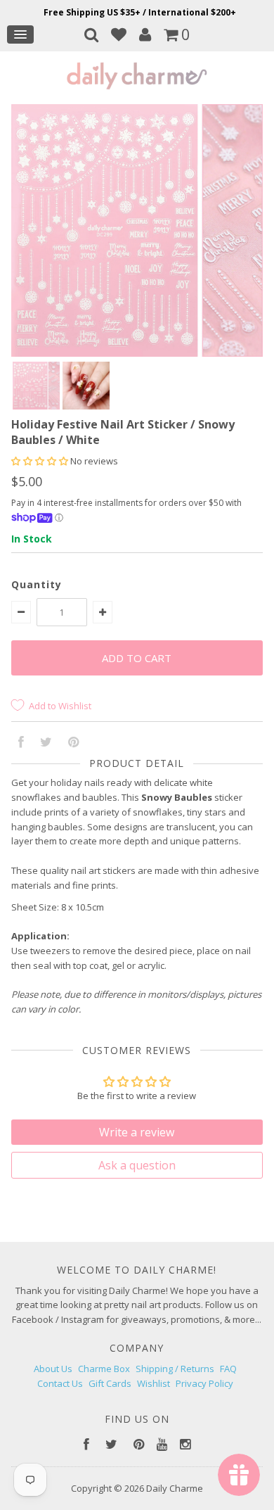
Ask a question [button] (137, 1165)
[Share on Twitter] (46, 743)
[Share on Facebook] (21, 743)
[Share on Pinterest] (73, 743)
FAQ (228, 1368)
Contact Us (60, 1383)
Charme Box (104, 1368)
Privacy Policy (204, 1383)
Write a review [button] (136, 1132)
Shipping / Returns (175, 1368)
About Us (53, 1368)
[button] (40, 461)
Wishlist (153, 1383)
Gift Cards (110, 1383)
